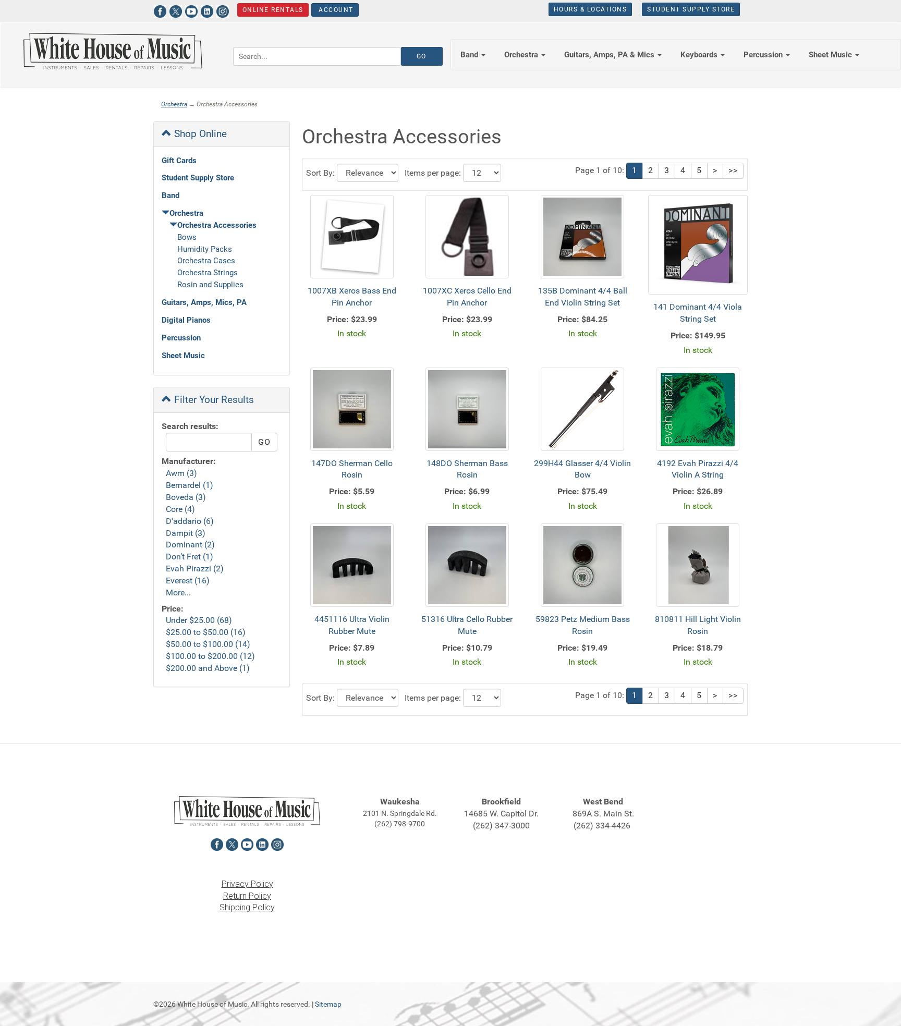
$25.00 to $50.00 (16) (206, 632)
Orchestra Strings (207, 272)
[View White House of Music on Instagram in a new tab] (222, 10)
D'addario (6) (190, 521)
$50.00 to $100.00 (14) (208, 644)
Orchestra (174, 104)
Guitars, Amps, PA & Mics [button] (610, 54)
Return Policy (247, 896)
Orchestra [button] (522, 54)
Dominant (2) (190, 544)
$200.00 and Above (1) (208, 668)
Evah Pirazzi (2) (195, 568)
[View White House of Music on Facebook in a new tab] (160, 10)
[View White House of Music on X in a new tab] (175, 10)
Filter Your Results (213, 400)
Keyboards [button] (700, 54)
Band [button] (470, 54)
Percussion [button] (764, 54)
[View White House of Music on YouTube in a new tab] (191, 10)
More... (178, 592)
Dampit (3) (185, 533)
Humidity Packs (204, 249)
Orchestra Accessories (217, 225)
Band (170, 195)
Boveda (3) (186, 497)
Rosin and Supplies (210, 284)
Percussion (181, 338)
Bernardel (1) (189, 485)
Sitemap (328, 1004)
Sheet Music (183, 355)
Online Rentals (272, 10)
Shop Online (199, 134)
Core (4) (180, 509)
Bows (187, 237)
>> (733, 170)
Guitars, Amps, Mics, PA (204, 302)
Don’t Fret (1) (189, 556)
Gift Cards (179, 160)
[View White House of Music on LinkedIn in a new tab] (207, 10)
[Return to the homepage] (112, 51)
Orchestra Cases (206, 260)
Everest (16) (188, 580)
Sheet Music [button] (831, 54)
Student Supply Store (691, 9)
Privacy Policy (247, 884)
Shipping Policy (247, 907)
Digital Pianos (186, 320)
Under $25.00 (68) (199, 620)
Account (335, 10)
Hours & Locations (590, 9)
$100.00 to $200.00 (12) (210, 656)
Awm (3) (181, 473)
